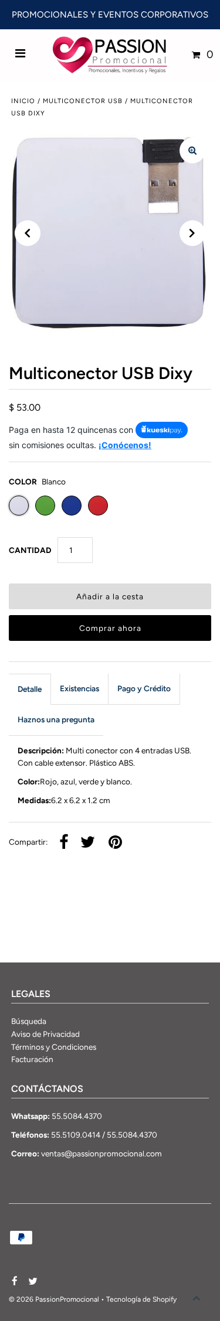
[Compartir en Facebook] (64, 843)
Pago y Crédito (144, 688)
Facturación (32, 1059)
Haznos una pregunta (56, 719)
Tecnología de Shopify (141, 1299)
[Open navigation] (20, 54)
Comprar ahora (110, 628)
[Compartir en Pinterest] (115, 843)
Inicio (23, 101)
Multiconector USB (83, 101)
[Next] (192, 233)
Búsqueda (28, 1021)
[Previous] (27, 233)
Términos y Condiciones (53, 1047)
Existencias (79, 688)
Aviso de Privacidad (45, 1034)
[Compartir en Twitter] (87, 843)
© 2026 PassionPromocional (54, 1299)
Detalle (30, 689)
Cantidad (30, 550)
